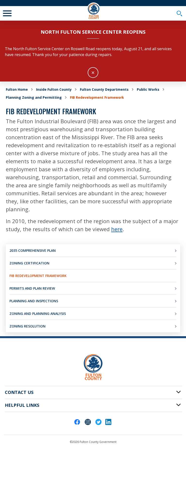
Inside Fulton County (54, 89)
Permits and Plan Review (32, 288)
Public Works (148, 89)
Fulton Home (17, 89)
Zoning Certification (29, 263)
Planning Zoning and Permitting (34, 97)
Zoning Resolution (27, 326)
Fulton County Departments (104, 89)
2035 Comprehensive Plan (32, 250)
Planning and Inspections (33, 301)
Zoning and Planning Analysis (37, 313)
